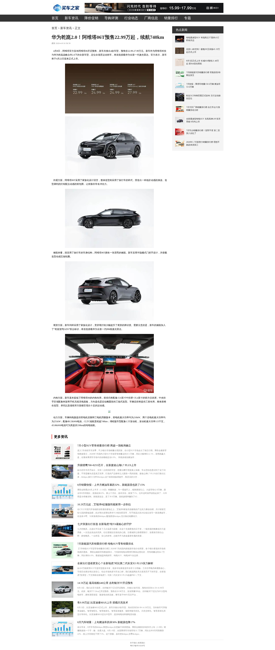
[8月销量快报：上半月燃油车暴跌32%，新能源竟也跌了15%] (62, 498)
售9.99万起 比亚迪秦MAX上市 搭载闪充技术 (102, 602)
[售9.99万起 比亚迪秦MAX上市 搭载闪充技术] (62, 616)
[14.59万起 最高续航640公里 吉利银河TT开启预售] (62, 597)
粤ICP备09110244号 (137, 646)
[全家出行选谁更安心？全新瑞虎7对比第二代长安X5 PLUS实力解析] (62, 573)
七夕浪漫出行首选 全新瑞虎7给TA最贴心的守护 (104, 524)
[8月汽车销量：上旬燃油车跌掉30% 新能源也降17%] (62, 636)
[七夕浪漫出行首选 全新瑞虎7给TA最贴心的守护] (62, 536)
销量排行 (171, 18)
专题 (187, 18)
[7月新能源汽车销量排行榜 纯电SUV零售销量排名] (62, 558)
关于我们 (133, 643)
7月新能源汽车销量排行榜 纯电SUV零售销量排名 (105, 543)
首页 (55, 18)
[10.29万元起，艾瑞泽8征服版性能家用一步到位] (62, 517)
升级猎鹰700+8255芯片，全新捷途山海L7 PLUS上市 (106, 465)
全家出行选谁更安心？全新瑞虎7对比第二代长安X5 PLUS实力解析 (115, 563)
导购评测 (111, 18)
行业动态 (131, 18)
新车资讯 (71, 18)
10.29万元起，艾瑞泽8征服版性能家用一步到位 (104, 504)
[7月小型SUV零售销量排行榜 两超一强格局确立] (62, 459)
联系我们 (141, 643)
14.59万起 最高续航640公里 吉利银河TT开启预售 (105, 583)
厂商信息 (151, 18)
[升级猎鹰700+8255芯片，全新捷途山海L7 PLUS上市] (62, 478)
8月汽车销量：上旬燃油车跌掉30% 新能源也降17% (106, 622)
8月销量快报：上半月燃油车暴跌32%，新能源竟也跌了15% (111, 484)
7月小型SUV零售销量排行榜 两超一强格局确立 (104, 445)
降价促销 (91, 18)
